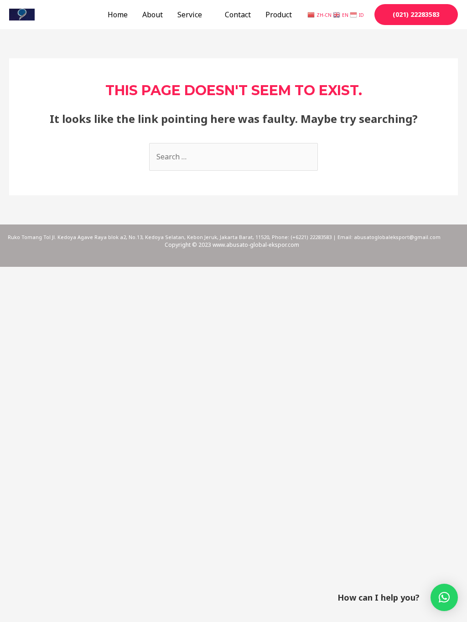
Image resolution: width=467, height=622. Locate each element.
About (152, 15)
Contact (238, 15)
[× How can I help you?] (444, 597)
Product (278, 15)
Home (118, 15)
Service (189, 15)
